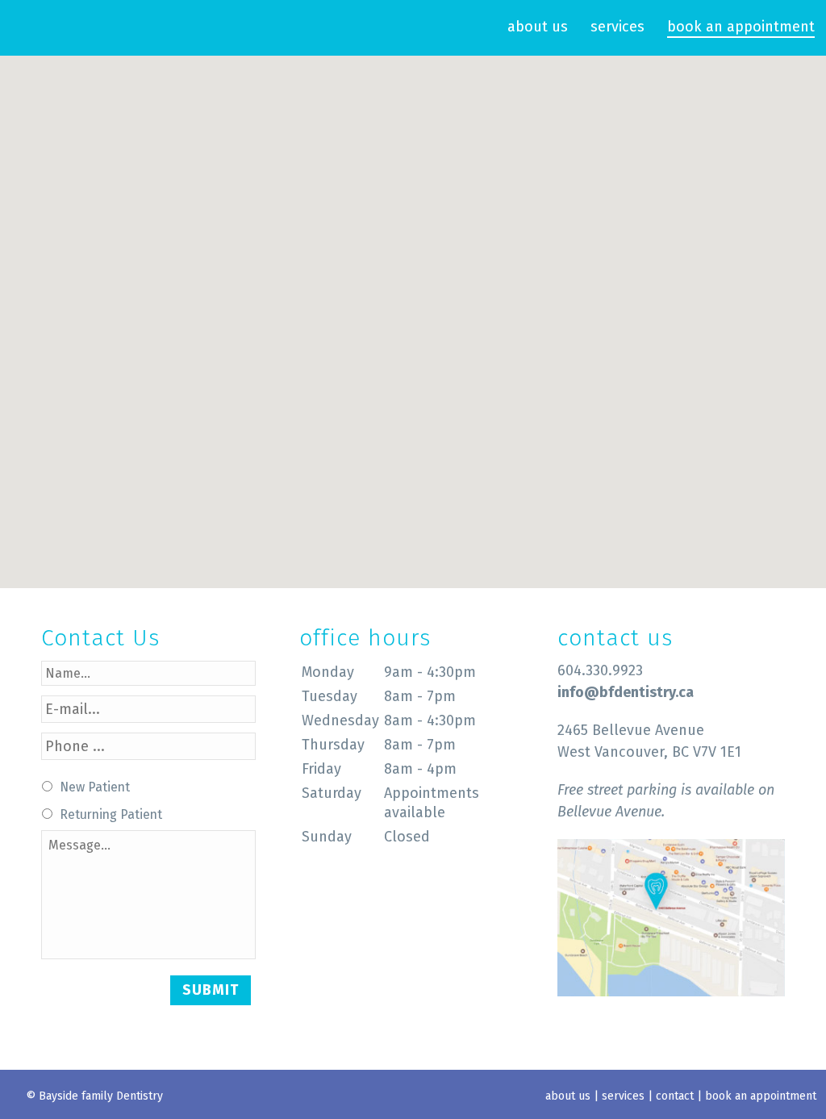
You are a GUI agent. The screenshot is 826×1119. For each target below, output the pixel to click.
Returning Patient (111, 814)
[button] (413, 312)
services (617, 26)
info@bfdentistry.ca (625, 692)
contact (675, 1096)
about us (537, 26)
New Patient (95, 787)
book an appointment (741, 26)
